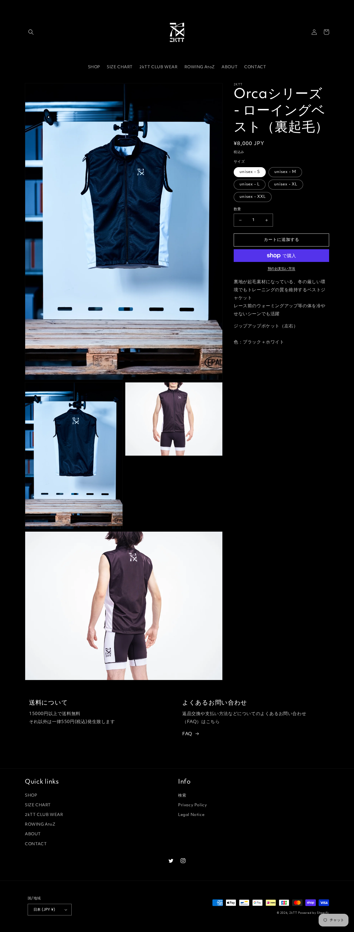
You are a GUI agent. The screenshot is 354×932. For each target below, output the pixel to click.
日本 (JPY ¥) (44, 910)
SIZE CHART (38, 805)
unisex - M (285, 172)
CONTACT (36, 844)
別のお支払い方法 (281, 269)
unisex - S (250, 172)
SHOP (31, 796)
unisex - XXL (253, 197)
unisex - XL (285, 184)
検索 (182, 796)
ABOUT (33, 834)
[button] (31, 32)
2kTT (293, 913)
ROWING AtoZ (40, 825)
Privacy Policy (192, 805)
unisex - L (250, 184)
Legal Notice (191, 815)
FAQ (187, 734)
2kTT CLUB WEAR (44, 815)
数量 (237, 209)
